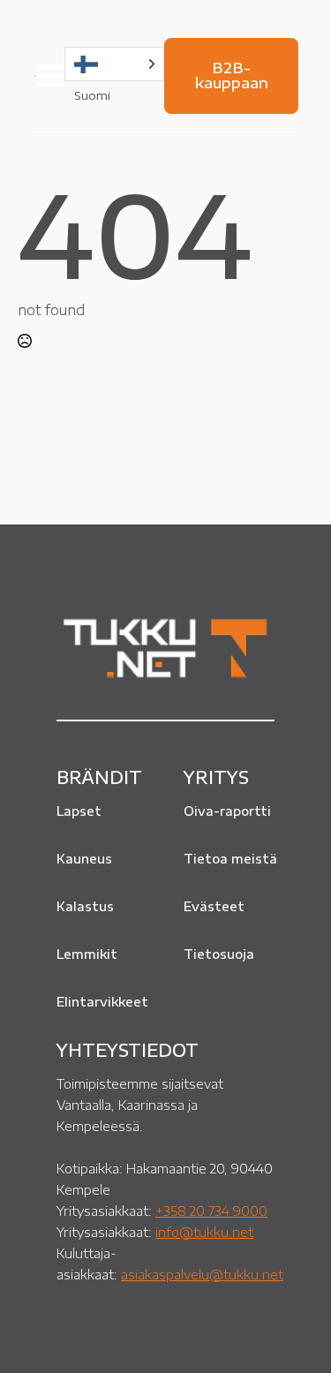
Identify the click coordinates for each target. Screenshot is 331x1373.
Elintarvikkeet (102, 1001)
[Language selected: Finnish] (114, 64)
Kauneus (84, 858)
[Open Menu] (50, 76)
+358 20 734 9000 (211, 1210)
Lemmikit (86, 954)
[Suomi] (114, 64)
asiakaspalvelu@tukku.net (202, 1274)
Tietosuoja (219, 954)
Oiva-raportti (227, 811)
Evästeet (214, 906)
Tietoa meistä (230, 858)
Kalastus (85, 906)
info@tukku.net (204, 1232)
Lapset (79, 811)
